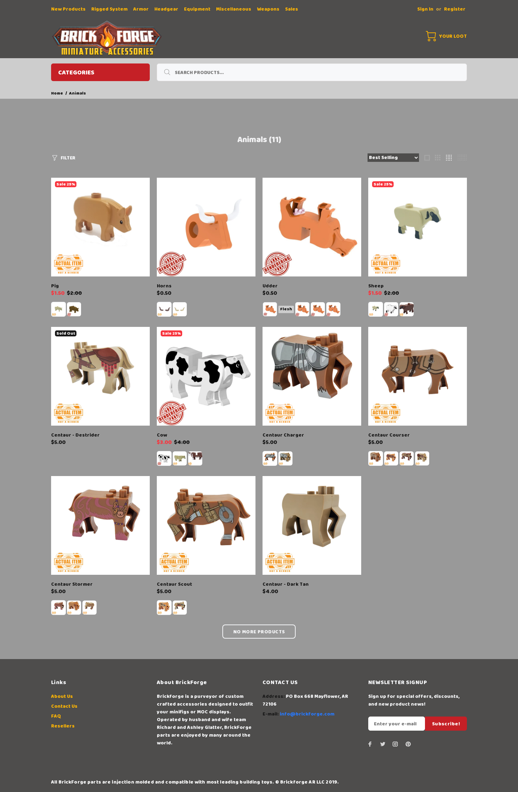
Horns (164, 286)
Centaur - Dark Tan (286, 584)
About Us (62, 696)
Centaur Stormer (72, 584)
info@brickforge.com (307, 714)
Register (454, 9)
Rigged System (109, 9)
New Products (68, 9)
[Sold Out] (100, 376)
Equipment (197, 9)
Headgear (166, 9)
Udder (270, 286)
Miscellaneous (233, 9)
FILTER (68, 158)
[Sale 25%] (100, 227)
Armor (141, 9)
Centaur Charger (283, 435)
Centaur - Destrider (75, 435)
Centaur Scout (174, 584)
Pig (55, 286)
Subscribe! (446, 724)
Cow (162, 435)
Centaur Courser (389, 435)
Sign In (425, 9)
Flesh (286, 309)
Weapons (268, 9)
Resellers (63, 726)
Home (57, 93)
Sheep (376, 286)
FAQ (56, 716)
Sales (291, 9)
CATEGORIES (76, 73)
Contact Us (64, 706)
